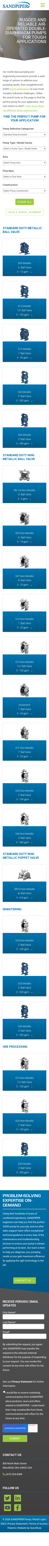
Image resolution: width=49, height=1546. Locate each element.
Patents (11, 1527)
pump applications (20, 89)
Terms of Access (38, 1523)
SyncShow (36, 1527)
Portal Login (39, 1519)
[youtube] (8, 1508)
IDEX (3, 1523)
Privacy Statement (17, 1523)
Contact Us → (24, 1280)
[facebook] (17, 1508)
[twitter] (8, 1499)
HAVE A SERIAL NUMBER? (24, 212)
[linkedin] (17, 1499)
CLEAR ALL (24, 201)
